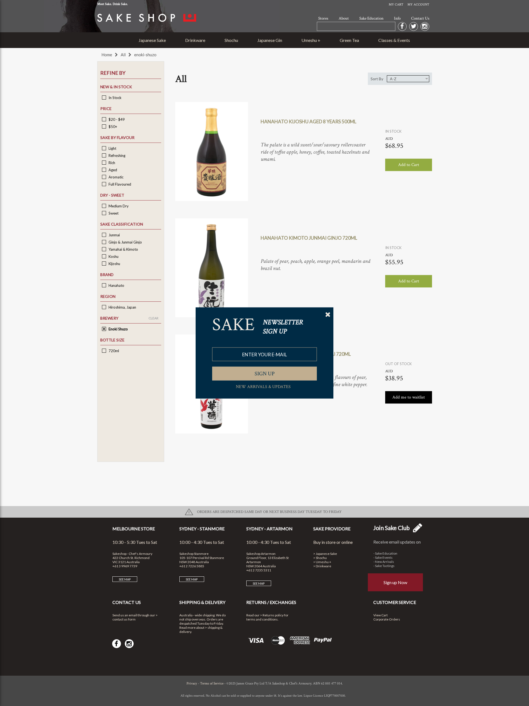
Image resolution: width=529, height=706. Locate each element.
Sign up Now (395, 582)
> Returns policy (272, 615)
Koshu (113, 256)
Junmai (114, 235)
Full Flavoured (119, 184)
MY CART (396, 4)
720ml (113, 351)
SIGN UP (265, 373)
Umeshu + (310, 40)
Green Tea (349, 40)
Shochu (231, 40)
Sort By (377, 78)
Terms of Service (211, 683)
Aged (112, 170)
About (344, 18)
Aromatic (115, 177)
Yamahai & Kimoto (123, 249)
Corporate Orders (386, 619)
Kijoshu (114, 263)
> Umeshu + (322, 562)
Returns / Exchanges (271, 602)
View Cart (380, 615)
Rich (111, 163)
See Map (125, 579)
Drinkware (195, 40)
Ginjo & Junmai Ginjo (125, 242)
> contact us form (135, 617)
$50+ (112, 126)
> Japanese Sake (325, 554)
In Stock (115, 97)
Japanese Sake (152, 40)
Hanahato (116, 285)
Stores (323, 18)
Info (397, 18)
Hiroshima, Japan (122, 307)
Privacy (192, 683)
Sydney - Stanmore (202, 528)
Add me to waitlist (408, 397)
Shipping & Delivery (202, 602)
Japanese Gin (269, 40)
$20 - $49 (116, 119)
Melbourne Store (133, 528)
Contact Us (420, 18)
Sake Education (371, 18)
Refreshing (116, 155)
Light (112, 148)
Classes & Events (394, 40)
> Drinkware (322, 566)
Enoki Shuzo (118, 329)
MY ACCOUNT (418, 4)
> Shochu (320, 558)
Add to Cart (408, 165)
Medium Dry (118, 206)
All (123, 54)
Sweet (113, 213)
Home (106, 54)
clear (153, 318)
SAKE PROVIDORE (331, 528)
